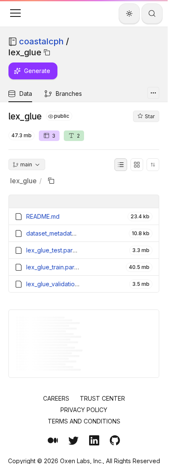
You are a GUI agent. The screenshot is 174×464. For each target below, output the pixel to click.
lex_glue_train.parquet (56, 267)
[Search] (152, 13)
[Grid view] (136, 164)
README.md (43, 216)
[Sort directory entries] (153, 164)
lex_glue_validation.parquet (63, 284)
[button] (15, 13)
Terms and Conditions (84, 421)
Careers (56, 398)
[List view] (120, 164)
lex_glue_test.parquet (55, 250)
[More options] (153, 93)
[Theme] (129, 13)
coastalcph (41, 41)
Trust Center (102, 398)
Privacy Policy (83, 409)
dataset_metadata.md (55, 233)
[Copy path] (47, 52)
